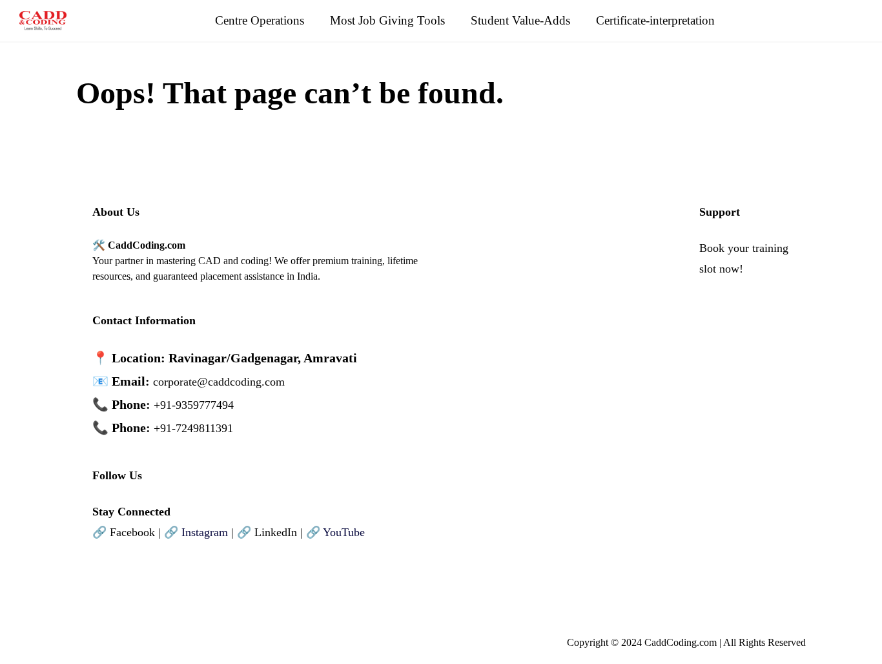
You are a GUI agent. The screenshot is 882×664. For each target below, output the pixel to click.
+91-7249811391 (193, 428)
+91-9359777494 (194, 405)
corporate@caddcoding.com (219, 381)
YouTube (344, 532)
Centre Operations (259, 20)
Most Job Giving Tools (387, 20)
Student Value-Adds (520, 20)
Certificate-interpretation (655, 20)
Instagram (204, 532)
